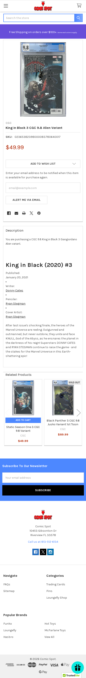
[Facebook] (9, 213)
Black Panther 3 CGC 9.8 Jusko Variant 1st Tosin (63, 422)
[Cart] (80, 5)
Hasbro (8, 637)
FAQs (6, 584)
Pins (49, 591)
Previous (7, 413)
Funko (7, 623)
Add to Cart (23, 420)
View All (49, 637)
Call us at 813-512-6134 (43, 542)
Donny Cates (14, 290)
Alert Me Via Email (26, 200)
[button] (43, 164)
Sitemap (9, 591)
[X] (31, 213)
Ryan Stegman (15, 303)
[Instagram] (50, 552)
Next (79, 413)
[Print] (24, 213)
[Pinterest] (39, 213)
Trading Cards (55, 584)
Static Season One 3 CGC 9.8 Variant (23, 429)
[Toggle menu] (5, 5)
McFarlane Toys (55, 630)
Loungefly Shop (56, 597)
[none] (43, 79)
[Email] (16, 213)
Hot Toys (50, 623)
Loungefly (9, 630)
